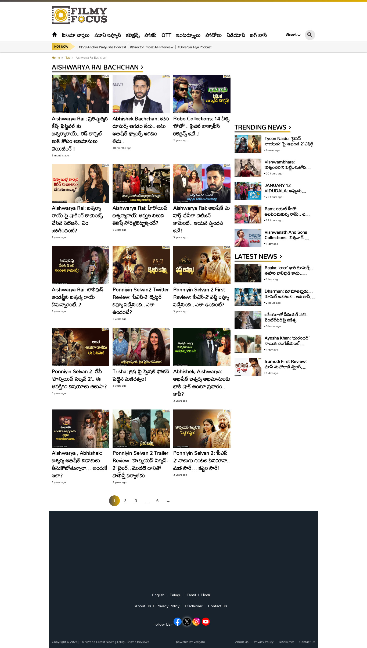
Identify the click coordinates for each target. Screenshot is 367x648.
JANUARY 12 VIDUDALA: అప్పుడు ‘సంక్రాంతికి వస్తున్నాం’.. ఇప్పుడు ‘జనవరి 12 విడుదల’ (288, 193)
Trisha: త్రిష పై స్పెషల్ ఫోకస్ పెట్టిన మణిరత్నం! (141, 375)
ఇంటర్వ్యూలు (188, 35)
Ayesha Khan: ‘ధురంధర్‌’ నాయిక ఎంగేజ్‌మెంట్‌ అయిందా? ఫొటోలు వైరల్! (287, 343)
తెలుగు (291, 35)
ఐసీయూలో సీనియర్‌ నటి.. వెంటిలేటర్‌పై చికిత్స (286, 317)
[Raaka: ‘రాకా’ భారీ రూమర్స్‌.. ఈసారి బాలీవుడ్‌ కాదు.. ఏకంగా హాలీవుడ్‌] (248, 273)
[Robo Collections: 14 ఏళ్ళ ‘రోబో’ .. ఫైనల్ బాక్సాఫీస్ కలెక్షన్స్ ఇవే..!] (202, 94)
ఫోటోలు (214, 35)
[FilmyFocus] (82, 15)
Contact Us (217, 606)
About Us (143, 606)
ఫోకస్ (151, 35)
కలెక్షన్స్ (133, 35)
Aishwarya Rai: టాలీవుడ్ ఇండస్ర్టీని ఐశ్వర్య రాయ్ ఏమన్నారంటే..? (77, 297)
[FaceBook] (178, 622)
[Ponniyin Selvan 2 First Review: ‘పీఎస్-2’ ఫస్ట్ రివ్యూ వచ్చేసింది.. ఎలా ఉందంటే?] (202, 265)
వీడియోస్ (236, 35)
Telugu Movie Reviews (133, 641)
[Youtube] (206, 622)
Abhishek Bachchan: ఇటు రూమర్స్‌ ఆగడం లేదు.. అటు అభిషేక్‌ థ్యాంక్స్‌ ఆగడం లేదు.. (141, 129)
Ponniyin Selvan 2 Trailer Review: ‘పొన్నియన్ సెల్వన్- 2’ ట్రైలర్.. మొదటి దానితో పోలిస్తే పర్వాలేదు (140, 464)
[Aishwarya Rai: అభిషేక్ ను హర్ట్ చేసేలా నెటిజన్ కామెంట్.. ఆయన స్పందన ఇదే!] (202, 183)
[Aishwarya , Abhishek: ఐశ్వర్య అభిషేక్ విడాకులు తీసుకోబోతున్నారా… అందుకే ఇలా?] (80, 428)
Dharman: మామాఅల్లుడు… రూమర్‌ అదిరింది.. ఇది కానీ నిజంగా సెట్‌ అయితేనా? (289, 296)
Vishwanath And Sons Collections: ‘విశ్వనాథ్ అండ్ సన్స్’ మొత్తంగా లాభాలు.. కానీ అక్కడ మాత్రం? (289, 240)
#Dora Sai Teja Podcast (194, 46)
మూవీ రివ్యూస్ (108, 35)
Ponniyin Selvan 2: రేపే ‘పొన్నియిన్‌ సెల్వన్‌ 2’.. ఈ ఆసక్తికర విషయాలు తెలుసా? (79, 378)
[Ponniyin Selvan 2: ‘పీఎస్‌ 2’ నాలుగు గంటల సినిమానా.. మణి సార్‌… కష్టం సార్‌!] (202, 428)
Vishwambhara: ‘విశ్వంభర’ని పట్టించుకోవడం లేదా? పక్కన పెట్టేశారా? (288, 167)
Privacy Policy (167, 606)
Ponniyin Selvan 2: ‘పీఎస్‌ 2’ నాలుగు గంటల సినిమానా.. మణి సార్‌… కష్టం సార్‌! (201, 460)
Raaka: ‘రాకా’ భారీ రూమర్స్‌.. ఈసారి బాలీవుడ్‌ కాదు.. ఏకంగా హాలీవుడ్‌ (289, 273)
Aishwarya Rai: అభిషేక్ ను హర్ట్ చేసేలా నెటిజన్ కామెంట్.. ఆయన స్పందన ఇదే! (201, 219)
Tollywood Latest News (97, 641)
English (158, 595)
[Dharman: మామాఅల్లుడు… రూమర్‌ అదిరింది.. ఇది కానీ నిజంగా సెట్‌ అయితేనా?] (248, 297)
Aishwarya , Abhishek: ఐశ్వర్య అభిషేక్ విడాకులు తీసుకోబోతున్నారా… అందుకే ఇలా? (79, 464)
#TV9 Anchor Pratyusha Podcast (102, 46)
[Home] (54, 35)
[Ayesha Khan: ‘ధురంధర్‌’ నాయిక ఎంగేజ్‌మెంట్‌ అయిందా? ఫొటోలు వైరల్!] (248, 344)
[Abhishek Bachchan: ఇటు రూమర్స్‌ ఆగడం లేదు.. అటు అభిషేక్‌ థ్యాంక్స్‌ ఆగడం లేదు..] (141, 94)
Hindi (205, 595)
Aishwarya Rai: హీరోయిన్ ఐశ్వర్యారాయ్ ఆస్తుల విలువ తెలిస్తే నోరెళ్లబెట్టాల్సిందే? (140, 215)
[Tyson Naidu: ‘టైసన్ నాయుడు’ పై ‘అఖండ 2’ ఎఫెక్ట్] (248, 144)
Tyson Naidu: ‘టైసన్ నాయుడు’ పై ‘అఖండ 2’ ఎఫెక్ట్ (289, 141)
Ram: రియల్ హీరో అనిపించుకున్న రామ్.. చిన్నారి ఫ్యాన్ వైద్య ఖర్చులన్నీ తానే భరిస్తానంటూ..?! (289, 216)
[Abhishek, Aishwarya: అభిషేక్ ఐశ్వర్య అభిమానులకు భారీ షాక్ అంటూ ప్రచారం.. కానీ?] (202, 347)
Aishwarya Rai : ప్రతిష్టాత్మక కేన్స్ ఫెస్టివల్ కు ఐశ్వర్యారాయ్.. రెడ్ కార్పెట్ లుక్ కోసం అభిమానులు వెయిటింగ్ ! (80, 133)
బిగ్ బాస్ (258, 35)
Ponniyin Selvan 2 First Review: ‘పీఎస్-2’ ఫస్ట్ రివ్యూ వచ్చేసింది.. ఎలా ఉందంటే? (201, 297)
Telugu (175, 595)
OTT (166, 35)
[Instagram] (196, 622)
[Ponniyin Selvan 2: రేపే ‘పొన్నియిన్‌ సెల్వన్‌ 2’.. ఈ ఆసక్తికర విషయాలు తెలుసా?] (80, 347)
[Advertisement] (22, 134)
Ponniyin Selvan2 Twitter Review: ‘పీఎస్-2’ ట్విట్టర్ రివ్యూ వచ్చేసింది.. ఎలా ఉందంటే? (141, 300)
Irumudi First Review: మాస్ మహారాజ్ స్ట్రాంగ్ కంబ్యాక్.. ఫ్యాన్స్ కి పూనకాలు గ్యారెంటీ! (288, 369)
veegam (199, 641)
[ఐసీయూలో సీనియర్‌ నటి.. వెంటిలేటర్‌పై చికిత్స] (248, 320)
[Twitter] (187, 622)
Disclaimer (194, 606)
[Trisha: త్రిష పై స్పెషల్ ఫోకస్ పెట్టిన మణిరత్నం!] (141, 347)
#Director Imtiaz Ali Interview (152, 46)
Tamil (191, 595)
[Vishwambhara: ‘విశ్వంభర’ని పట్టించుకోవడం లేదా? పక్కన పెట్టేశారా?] (248, 168)
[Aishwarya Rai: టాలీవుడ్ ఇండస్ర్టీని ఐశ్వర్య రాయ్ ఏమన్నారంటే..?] (80, 265)
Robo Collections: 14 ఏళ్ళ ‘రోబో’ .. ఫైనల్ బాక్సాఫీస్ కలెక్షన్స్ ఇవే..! (201, 126)
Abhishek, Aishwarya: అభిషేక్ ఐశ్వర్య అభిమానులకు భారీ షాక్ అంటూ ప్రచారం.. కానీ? (201, 382)
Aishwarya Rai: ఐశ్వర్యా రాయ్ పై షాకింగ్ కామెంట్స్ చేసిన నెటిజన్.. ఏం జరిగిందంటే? (77, 219)
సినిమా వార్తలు (76, 35)
